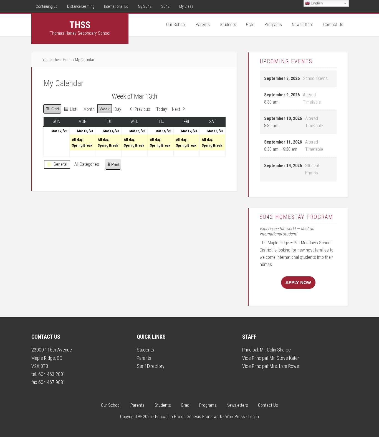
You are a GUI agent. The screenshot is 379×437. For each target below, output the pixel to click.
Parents (144, 358)
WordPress (235, 416)
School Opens (315, 78)
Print (113, 166)
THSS (79, 24)
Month (89, 109)
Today (161, 109)
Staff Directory (151, 366)
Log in (253, 416)
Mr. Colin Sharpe (275, 350)
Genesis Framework (204, 416)
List (70, 111)
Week (105, 109)
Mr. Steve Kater (284, 358)
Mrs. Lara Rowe (284, 366)
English (316, 3)
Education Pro (167, 416)
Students (145, 350)
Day (118, 109)
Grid (52, 110)
